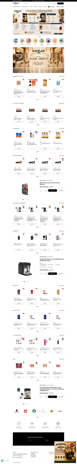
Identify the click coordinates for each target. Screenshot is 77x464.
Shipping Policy (33, 454)
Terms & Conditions (33, 455)
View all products (61, 76)
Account (55, 3)
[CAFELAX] (16, 3)
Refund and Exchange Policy (34, 452)
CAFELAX (19, 462)
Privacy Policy (33, 453)
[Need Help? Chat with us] (2, 461)
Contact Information (33, 456)
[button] (60, 3)
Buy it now (61, 190)
